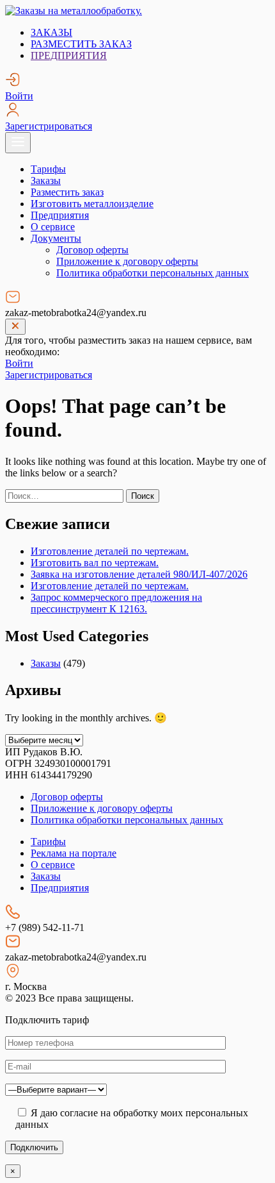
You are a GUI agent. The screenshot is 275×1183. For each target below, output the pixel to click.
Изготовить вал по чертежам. (95, 562)
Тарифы (48, 169)
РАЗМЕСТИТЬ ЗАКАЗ (81, 43)
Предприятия (60, 215)
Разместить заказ (67, 192)
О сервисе (53, 226)
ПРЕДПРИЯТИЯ (69, 55)
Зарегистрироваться (48, 126)
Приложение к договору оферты (127, 261)
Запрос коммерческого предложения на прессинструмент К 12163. (116, 603)
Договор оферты (92, 249)
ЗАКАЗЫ (51, 32)
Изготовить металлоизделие (92, 203)
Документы (56, 238)
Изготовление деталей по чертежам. (110, 551)
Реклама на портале (73, 853)
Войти (19, 95)
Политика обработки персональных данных (152, 272)
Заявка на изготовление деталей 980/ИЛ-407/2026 (139, 574)
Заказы (46, 180)
